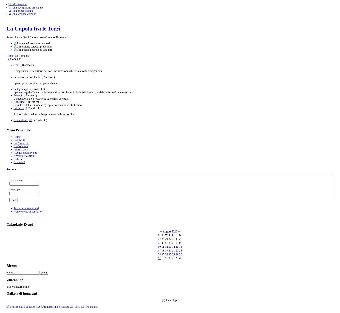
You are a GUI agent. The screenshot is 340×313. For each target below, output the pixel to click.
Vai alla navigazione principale (25, 7)
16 (180, 246)
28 (173, 254)
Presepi (18, 95)
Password (14, 189)
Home (10, 55)
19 (166, 250)
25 (163, 254)
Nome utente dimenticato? (28, 211)
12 (166, 246)
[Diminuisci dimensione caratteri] (33, 49)
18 (163, 250)
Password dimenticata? (26, 208)
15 (177, 246)
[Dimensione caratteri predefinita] (33, 46)
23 (180, 250)
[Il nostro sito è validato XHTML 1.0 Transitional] (69, 306)
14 (173, 246)
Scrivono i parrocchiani (27, 77)
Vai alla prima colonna (20, 10)
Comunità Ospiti (23, 120)
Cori (16, 64)
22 (177, 250)
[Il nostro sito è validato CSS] (24, 306)
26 (166, 254)
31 (159, 258)
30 (180, 254)
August (167, 231)
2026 (174, 231)
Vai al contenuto (17, 4)
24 (159, 254)
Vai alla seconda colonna (22, 13)
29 (177, 254)
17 (159, 250)
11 (163, 246)
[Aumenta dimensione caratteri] (32, 43)
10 (159, 246)
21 (173, 250)
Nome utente (16, 180)
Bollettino (19, 101)
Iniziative (19, 108)
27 (170, 254)
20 (170, 250)
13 (170, 246)
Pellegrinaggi (21, 89)
